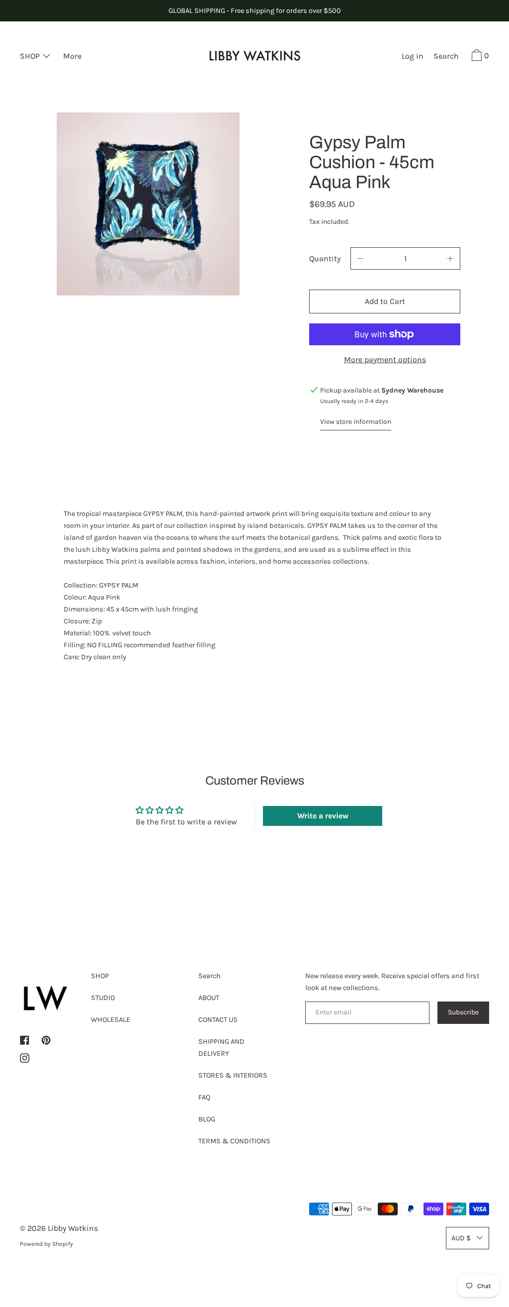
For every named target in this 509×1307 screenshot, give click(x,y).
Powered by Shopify (46, 1243)
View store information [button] (355, 421)
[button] (446, 57)
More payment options (385, 359)
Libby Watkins (73, 1228)
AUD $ (461, 1238)
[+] (450, 258)
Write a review (322, 815)
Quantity (324, 258)
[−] (360, 258)
